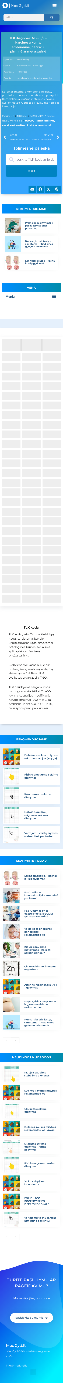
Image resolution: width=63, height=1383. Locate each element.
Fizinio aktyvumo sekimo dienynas (41, 776)
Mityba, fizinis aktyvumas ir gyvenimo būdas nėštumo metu (40, 1004)
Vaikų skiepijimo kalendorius (34, 1183)
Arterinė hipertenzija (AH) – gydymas (40, 986)
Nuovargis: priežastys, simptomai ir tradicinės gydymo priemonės (39, 244)
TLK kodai (22, 116)
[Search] (51, 17)
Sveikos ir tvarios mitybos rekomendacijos (40, 1092)
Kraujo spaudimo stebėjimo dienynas (37, 1074)
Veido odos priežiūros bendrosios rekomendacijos (38, 931)
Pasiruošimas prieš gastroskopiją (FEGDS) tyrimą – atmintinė (38, 913)
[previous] (7, 1040)
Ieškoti (31, 171)
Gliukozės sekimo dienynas (35, 1110)
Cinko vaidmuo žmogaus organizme (40, 968)
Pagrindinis (8, 116)
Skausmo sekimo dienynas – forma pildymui (35, 1146)
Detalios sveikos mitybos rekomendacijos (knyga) (41, 756)
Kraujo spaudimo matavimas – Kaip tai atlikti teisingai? (37, 949)
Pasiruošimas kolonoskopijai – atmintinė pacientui (41, 895)
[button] (54, 5)
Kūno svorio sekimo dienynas (37, 795)
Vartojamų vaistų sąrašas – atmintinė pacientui (41, 834)
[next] (15, 1040)
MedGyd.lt (16, 1345)
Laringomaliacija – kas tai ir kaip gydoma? (40, 262)
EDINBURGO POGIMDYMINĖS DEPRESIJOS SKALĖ (36, 1201)
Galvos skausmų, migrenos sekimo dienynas (36, 815)
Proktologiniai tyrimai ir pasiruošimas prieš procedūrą (39, 225)
